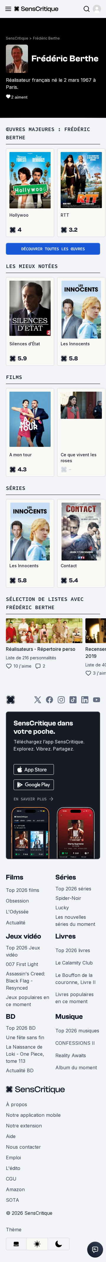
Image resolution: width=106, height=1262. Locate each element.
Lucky (62, 907)
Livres (65, 936)
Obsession (17, 901)
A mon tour (20, 454)
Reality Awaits (70, 1055)
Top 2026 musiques (77, 1031)
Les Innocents (75, 343)
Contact (69, 565)
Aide (11, 1136)
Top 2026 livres (72, 950)
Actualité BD (20, 1070)
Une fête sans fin (25, 1037)
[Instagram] (61, 701)
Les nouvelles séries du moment (75, 920)
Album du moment (76, 1067)
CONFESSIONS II (75, 1043)
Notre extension (24, 1126)
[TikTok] (73, 701)
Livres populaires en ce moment (74, 997)
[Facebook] (49, 701)
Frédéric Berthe (46, 38)
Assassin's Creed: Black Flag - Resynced (25, 981)
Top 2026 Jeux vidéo (23, 951)
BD (10, 1017)
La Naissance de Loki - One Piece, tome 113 (25, 1054)
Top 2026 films (22, 890)
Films (14, 877)
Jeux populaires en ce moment (27, 1000)
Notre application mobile (33, 1115)
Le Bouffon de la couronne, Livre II (75, 978)
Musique (69, 1017)
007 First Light (22, 964)
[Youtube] (96, 701)
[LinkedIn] (84, 701)
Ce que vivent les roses (79, 457)
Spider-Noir (68, 898)
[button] (96, 8)
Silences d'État (24, 343)
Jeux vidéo (23, 936)
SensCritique (17, 38)
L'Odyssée (17, 912)
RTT (65, 215)
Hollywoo (19, 215)
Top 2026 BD (21, 1028)
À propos (16, 1104)
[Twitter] (37, 701)
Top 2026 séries (73, 889)
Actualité (15, 923)
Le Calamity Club (74, 963)
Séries (65, 877)
